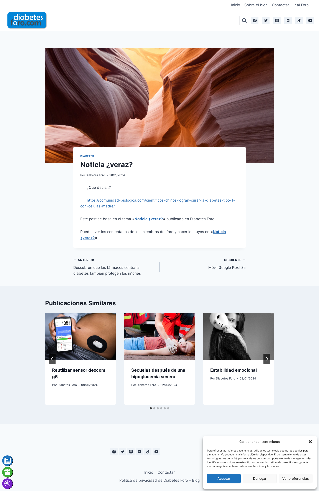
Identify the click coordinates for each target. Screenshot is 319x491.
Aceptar (223, 478)
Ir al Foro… (303, 5)
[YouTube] (310, 20)
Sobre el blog (256, 5)
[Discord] (288, 20)
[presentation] (80, 336)
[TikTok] (299, 20)
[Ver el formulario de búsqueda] (244, 20)
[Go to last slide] (52, 359)
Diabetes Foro (95, 175)
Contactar (280, 5)
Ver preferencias (295, 478)
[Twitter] (266, 20)
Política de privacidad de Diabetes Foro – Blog (159, 480)
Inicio (235, 5)
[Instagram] (277, 20)
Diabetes (87, 156)
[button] (310, 442)
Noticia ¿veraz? (149, 219)
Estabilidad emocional (233, 370)
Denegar (259, 478)
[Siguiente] (266, 359)
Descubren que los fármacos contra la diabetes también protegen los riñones (107, 267)
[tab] (151, 408)
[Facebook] (254, 20)
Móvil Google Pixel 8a (227, 264)
